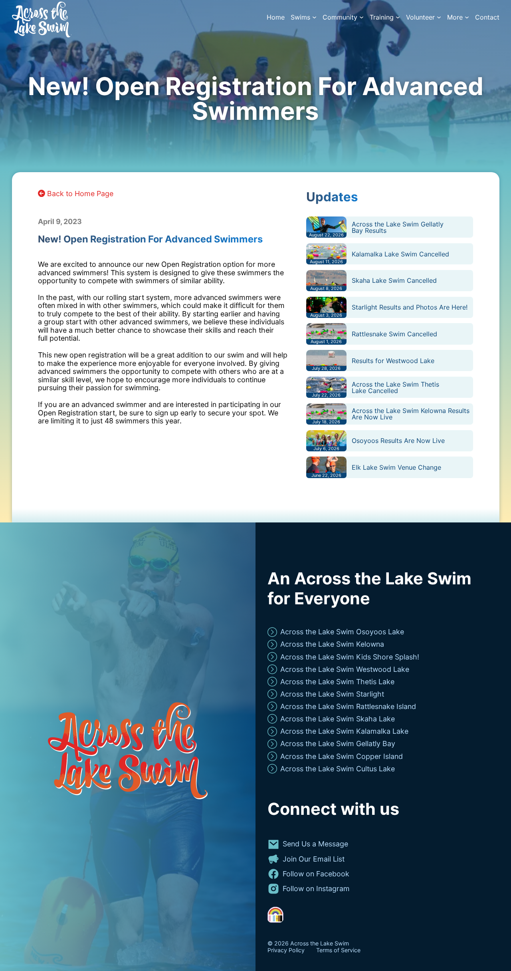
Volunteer (420, 17)
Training (382, 17)
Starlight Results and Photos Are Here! (409, 307)
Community (340, 17)
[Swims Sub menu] (314, 17)
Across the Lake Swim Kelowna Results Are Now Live (410, 414)
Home (276, 17)
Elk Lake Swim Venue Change (396, 467)
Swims (300, 17)
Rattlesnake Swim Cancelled (394, 334)
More (455, 17)
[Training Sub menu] (398, 17)
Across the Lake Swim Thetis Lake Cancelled (395, 387)
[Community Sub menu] (361, 17)
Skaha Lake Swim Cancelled (394, 280)
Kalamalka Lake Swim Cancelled (400, 254)
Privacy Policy (286, 950)
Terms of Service (338, 950)
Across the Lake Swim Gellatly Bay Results (398, 227)
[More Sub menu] (467, 17)
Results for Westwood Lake (393, 361)
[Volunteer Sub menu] (439, 17)
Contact (487, 17)
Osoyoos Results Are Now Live (398, 441)
